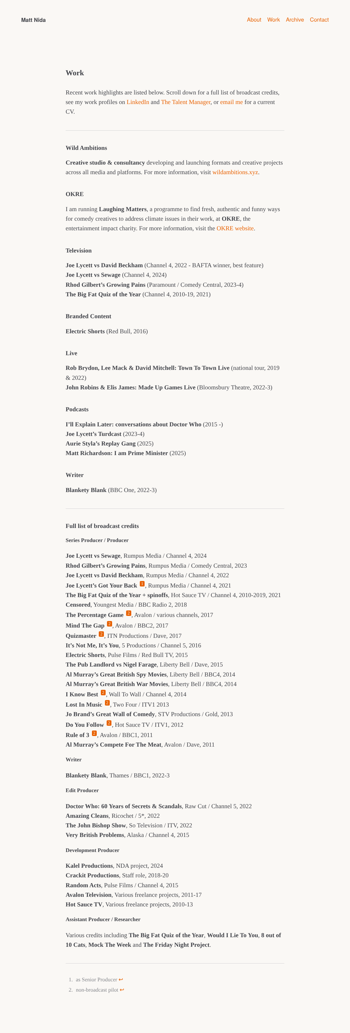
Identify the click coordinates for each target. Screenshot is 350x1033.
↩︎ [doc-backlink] (121, 980)
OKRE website (235, 228)
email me (231, 102)
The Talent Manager (186, 102)
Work (273, 19)
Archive (295, 19)
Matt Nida (33, 19)
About (254, 19)
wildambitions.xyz (235, 172)
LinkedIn (137, 102)
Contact (319, 19)
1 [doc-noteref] (142, 583)
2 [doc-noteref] (128, 613)
